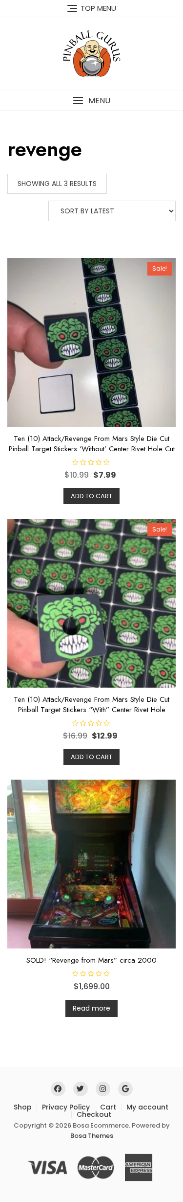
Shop (23, 1107)
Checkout (94, 1114)
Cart (108, 1107)
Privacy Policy (66, 1107)
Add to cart (91, 496)
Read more (91, 1008)
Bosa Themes (91, 1135)
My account (147, 1107)
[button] (91, 100)
